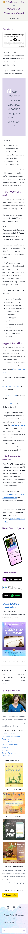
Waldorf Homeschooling (11, 756)
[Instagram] (8, 907)
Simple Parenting (9, 753)
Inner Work (6, 747)
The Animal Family (9, 395)
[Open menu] (14, 5)
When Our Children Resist (22, 675)
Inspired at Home (18, 425)
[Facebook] (14, 907)
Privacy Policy (9, 915)
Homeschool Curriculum (11, 742)
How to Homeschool (10, 745)
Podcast (5, 750)
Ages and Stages (8, 733)
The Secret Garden (9, 404)
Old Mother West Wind (11, 386)
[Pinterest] (20, 907)
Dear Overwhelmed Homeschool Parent (7, 677)
